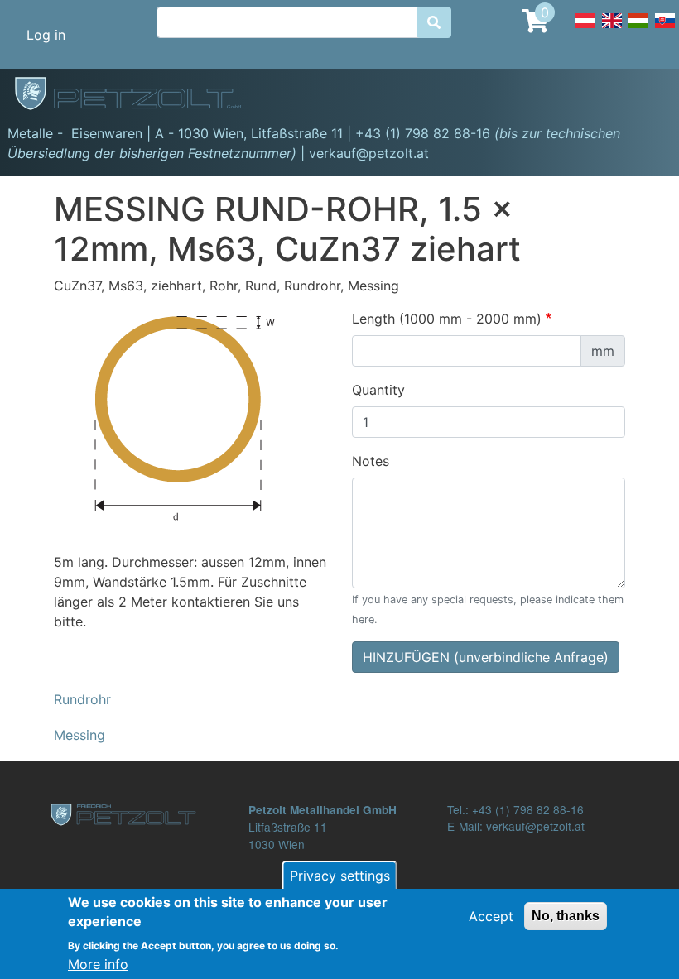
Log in (45, 34)
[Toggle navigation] (642, 96)
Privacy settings (340, 875)
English (612, 29)
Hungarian (638, 29)
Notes (370, 461)
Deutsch (585, 29)
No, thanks (566, 916)
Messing (79, 735)
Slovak (665, 29)
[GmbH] (137, 95)
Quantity (378, 390)
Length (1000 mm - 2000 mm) (447, 318)
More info (98, 964)
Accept (491, 916)
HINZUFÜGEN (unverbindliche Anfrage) (486, 657)
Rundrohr (82, 699)
